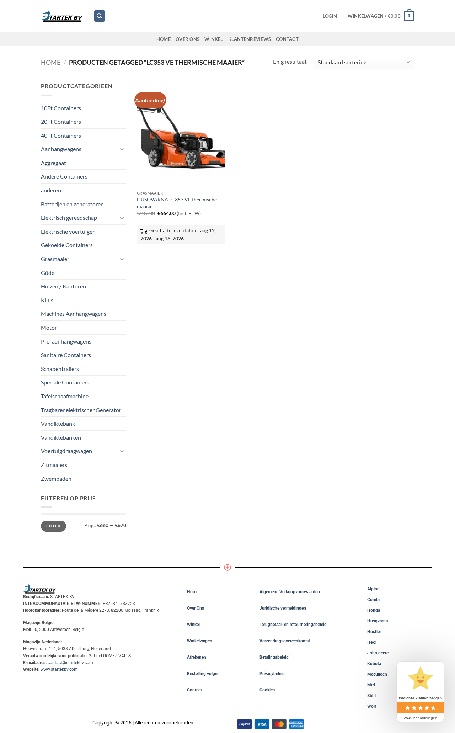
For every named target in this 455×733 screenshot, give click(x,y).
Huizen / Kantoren (63, 286)
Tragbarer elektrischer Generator (81, 410)
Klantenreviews (249, 39)
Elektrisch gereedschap (69, 217)
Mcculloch (377, 674)
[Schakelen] (122, 149)
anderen (51, 190)
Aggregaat (53, 162)
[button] (330, 16)
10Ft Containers (61, 108)
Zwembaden (56, 478)
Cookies (267, 689)
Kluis (47, 300)
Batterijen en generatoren (72, 204)
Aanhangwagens (61, 148)
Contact (287, 39)
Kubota (374, 663)
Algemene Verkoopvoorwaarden (289, 591)
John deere (378, 652)
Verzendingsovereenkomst (284, 640)
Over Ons (187, 39)
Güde (47, 272)
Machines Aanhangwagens (73, 313)
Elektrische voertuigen (68, 231)
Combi (373, 599)
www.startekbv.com (59, 669)
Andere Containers (64, 176)
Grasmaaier (55, 258)
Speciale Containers (65, 382)
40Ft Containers (61, 135)
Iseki (371, 642)
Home (163, 39)
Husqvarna (377, 620)
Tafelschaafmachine (65, 396)
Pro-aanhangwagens (66, 341)
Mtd (371, 684)
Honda (373, 610)
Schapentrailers (60, 368)
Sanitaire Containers (66, 354)
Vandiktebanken (61, 437)
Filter (53, 525)
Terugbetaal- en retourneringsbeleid (293, 624)
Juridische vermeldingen (282, 608)
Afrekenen (196, 657)
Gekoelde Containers (67, 244)
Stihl (371, 695)
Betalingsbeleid (274, 657)
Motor (49, 327)
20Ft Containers (61, 121)
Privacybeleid (272, 673)
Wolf (371, 706)
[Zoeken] (99, 16)
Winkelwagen (199, 640)
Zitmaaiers (54, 464)
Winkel (213, 39)
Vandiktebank (58, 423)
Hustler (374, 631)
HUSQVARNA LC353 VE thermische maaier (177, 202)
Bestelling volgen (203, 673)
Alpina (373, 588)
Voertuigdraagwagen (66, 450)
